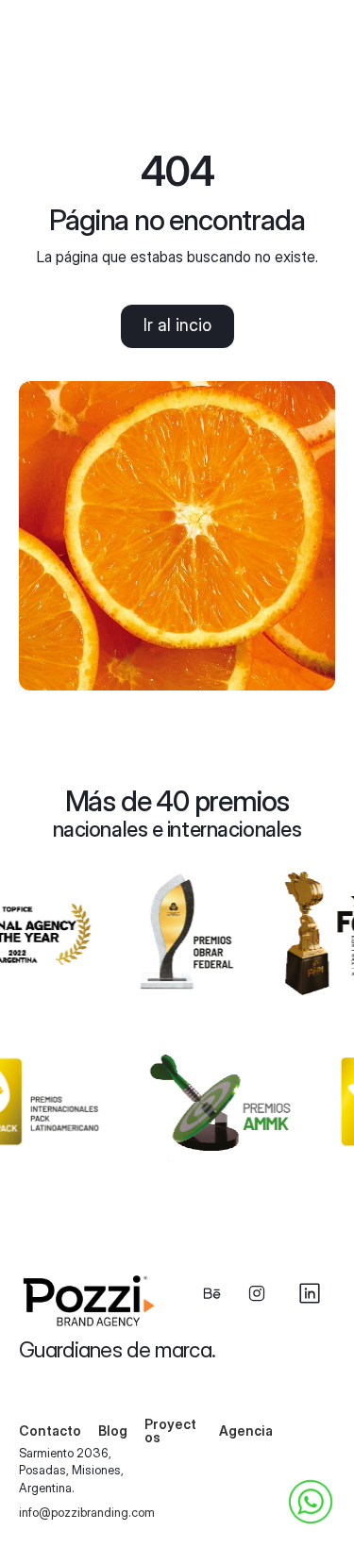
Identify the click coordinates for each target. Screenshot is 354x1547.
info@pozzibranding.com (87, 1512)
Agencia (246, 1430)
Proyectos (170, 1430)
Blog (112, 1430)
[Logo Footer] (93, 1301)
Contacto (50, 1430)
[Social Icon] (211, 1293)
